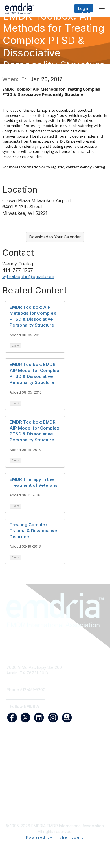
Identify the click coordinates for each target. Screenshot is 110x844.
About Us (14, 806)
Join (10, 757)
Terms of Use (19, 811)
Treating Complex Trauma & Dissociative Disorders (33, 530)
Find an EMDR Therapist (28, 769)
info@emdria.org (22, 681)
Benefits (14, 763)
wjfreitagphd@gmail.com (28, 276)
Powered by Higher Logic (55, 837)
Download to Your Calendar (55, 236)
